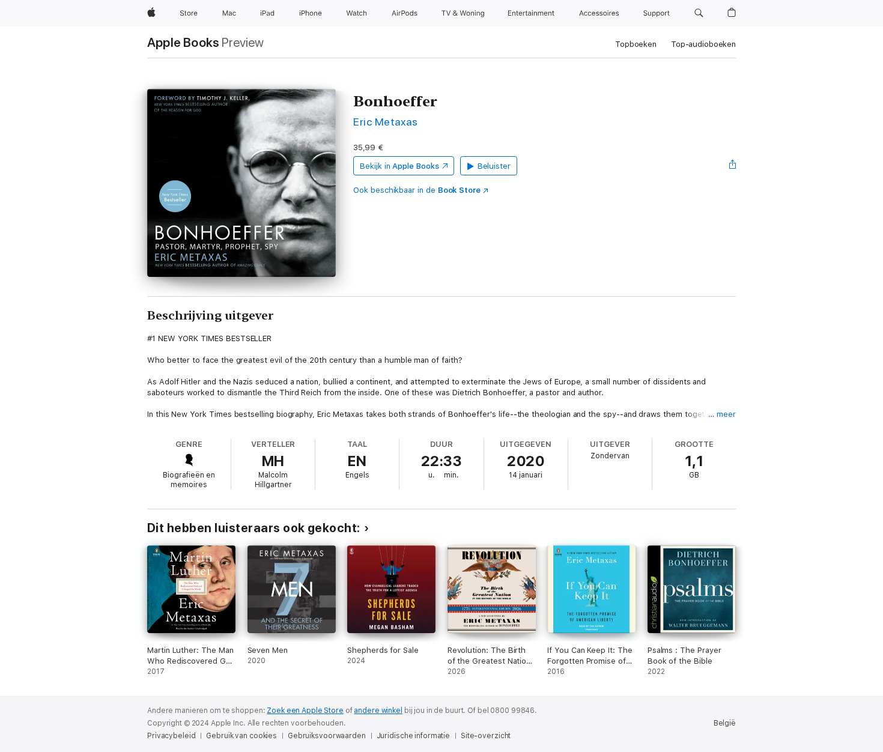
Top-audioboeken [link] (703, 44)
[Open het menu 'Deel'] (733, 166)
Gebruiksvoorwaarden (327, 736)
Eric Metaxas (385, 121)
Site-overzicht (486, 736)
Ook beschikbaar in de (417, 190)
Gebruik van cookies (241, 736)
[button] (699, 13)
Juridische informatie (413, 736)
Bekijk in (399, 166)
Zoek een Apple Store (305, 710)
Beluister (494, 166)
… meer (722, 414)
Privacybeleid (171, 736)
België (725, 723)
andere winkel (378, 710)
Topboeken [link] (636, 44)
